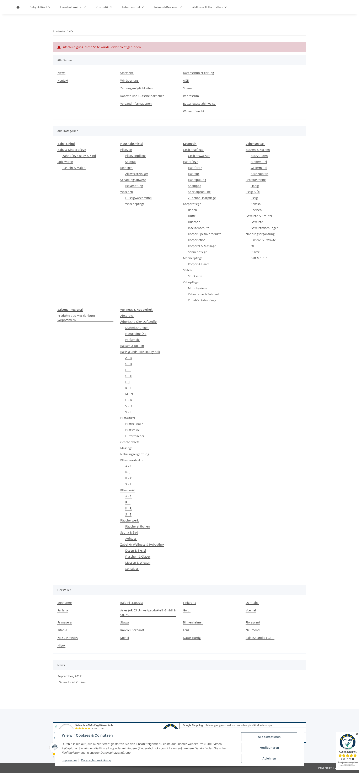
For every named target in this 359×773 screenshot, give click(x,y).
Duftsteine (132, 430)
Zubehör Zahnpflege (202, 300)
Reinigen (126, 168)
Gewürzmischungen (265, 228)
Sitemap (188, 88)
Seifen (187, 270)
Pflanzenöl (127, 490)
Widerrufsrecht (193, 111)
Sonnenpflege (197, 252)
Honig (255, 186)
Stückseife (195, 276)
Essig (254, 198)
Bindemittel (259, 162)
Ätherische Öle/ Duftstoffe (138, 322)
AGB (186, 80)
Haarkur (193, 174)
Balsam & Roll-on (132, 346)
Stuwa (124, 622)
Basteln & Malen (74, 168)
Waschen (126, 192)
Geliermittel (259, 168)
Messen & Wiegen (137, 562)
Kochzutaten (259, 174)
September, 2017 (69, 676)
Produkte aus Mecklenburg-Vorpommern (77, 318)
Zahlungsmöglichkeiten (136, 88)
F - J (127, 472)
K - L (128, 388)
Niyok (61, 645)
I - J (127, 382)
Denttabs (252, 603)
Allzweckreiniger (136, 174)
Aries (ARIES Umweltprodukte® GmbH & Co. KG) (148, 612)
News (61, 73)
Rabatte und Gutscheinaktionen (142, 96)
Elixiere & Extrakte (263, 240)
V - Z (128, 412)
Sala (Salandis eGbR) (260, 638)
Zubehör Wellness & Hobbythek (142, 544)
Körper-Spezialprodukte (204, 234)
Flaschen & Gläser (137, 556)
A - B (128, 358)
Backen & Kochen (258, 150)
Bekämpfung (134, 186)
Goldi (186, 610)
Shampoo (194, 186)
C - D (128, 364)
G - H (128, 376)
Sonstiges (132, 569)
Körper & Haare (199, 264)
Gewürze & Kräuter (259, 216)
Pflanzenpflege (135, 156)
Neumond (253, 630)
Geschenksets (129, 442)
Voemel (251, 610)
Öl (252, 246)
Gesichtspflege (193, 150)
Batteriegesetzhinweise (199, 104)
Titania (62, 630)
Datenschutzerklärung (96, 760)
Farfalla (63, 610)
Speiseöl (256, 210)
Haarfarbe (195, 168)
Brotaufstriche (256, 180)
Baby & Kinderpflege (72, 150)
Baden (192, 210)
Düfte (192, 216)
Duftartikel (127, 418)
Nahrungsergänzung (260, 234)
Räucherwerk (129, 520)
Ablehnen (269, 758)
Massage (126, 448)
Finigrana (189, 603)
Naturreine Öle (135, 334)
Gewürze (257, 222)
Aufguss (130, 538)
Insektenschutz (198, 228)
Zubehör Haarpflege (202, 198)
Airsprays (126, 316)
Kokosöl (256, 204)
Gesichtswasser (199, 156)
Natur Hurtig (192, 638)
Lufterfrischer (134, 436)
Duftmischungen (137, 328)
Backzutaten (259, 156)
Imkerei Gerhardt (132, 630)
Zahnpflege (191, 282)
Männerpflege (193, 258)
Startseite (127, 73)
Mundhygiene (197, 288)
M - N (129, 394)
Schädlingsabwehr (133, 180)
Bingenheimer (193, 622)
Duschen (194, 222)
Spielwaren (65, 162)
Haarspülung (197, 180)
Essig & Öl (253, 192)
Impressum (69, 760)
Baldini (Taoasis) (131, 603)
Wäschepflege (135, 204)
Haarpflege (190, 162)
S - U (128, 406)
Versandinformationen (136, 104)
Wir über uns (129, 80)
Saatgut (130, 162)
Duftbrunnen (134, 424)
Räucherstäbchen (137, 526)
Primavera (65, 622)
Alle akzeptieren (269, 737)
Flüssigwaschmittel (138, 198)
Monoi (124, 638)
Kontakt (63, 80)
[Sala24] (18, 7)
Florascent (253, 622)
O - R (128, 400)
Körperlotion (196, 240)
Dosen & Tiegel (135, 550)
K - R (128, 478)
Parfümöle (132, 340)
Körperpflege (192, 204)
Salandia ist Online (72, 682)
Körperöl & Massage (202, 246)
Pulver (255, 252)
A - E (128, 466)
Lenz (186, 630)
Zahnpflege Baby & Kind (79, 156)
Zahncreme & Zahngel (203, 294)
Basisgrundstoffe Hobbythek (140, 352)
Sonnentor (65, 603)
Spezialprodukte (199, 192)
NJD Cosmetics (68, 638)
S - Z (128, 484)
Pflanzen (126, 150)
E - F (128, 370)
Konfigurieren (269, 747)
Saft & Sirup (259, 258)
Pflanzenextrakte (131, 460)
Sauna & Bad (129, 532)
